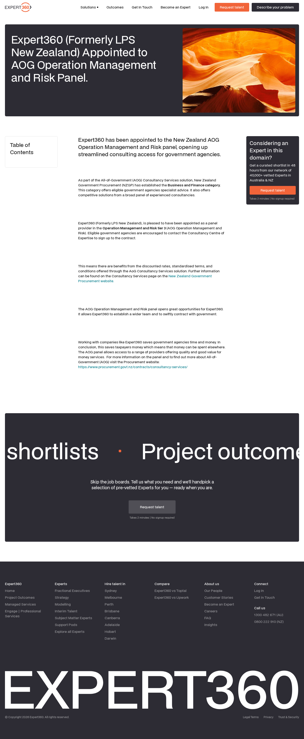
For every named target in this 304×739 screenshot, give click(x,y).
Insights (210, 624)
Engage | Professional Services (23, 613)
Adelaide (112, 624)
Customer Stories (218, 597)
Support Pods (66, 624)
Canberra (112, 617)
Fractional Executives (72, 590)
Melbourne (113, 597)
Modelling (63, 604)
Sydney (111, 590)
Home (10, 590)
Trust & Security (288, 717)
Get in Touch (264, 597)
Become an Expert (175, 7)
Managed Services (20, 604)
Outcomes (115, 7)
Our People (213, 590)
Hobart (110, 631)
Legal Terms (251, 717)
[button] (89, 7)
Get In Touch (142, 7)
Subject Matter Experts (73, 617)
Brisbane (112, 611)
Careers (210, 611)
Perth (109, 604)
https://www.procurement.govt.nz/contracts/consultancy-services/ (133, 366)
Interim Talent (66, 611)
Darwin (110, 638)
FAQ (207, 617)
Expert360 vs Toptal (170, 590)
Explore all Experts (69, 631)
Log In (203, 7)
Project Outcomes (20, 597)
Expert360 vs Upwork (171, 597)
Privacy (268, 717)
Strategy (62, 597)
